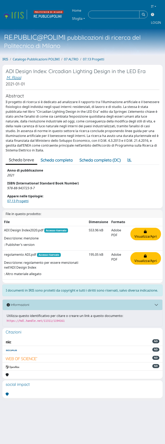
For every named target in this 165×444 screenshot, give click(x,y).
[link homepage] (14, 14)
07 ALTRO (71, 59)
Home (76, 10)
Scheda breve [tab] (21, 159)
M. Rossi (13, 77)
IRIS (5, 59)
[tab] (129, 160)
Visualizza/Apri (145, 234)
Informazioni (19, 305)
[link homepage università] (48, 14)
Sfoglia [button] (77, 18)
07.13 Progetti (93, 59)
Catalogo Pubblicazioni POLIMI (36, 59)
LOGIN (156, 22)
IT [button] (152, 6)
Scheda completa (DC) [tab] (100, 159)
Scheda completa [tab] (57, 159)
